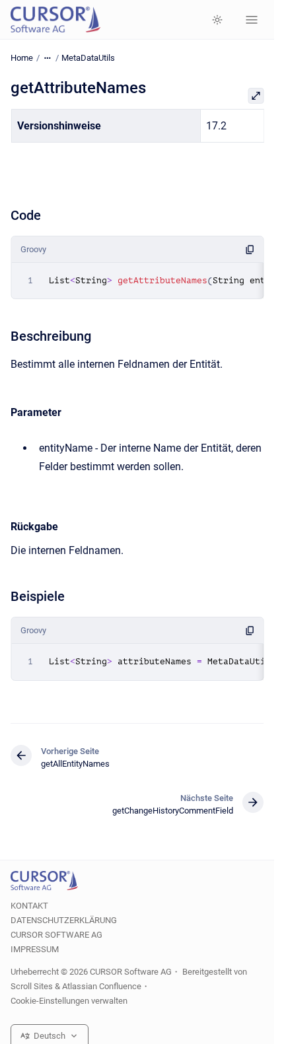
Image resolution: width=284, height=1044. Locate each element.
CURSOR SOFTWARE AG (56, 935)
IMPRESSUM (35, 949)
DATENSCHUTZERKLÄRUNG (64, 920)
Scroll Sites (32, 986)
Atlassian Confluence (101, 986)
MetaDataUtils (88, 58)
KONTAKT (29, 906)
